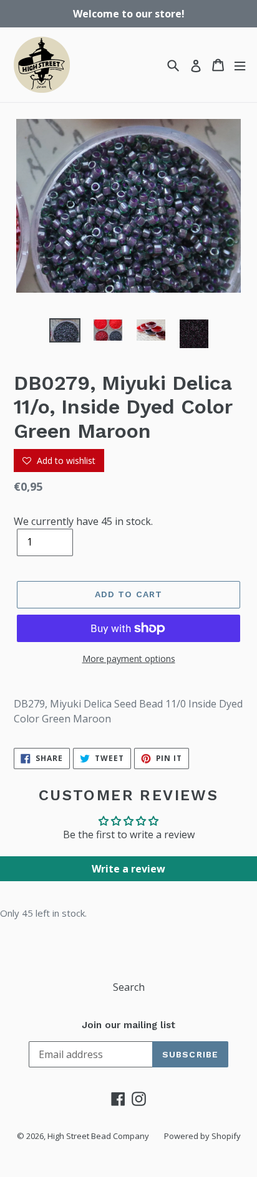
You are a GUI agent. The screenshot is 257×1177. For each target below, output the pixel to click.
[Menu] (240, 65)
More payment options (128, 658)
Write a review (128, 869)
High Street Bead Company (98, 1136)
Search (129, 987)
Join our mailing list (128, 1025)
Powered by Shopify (202, 1136)
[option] (65, 332)
